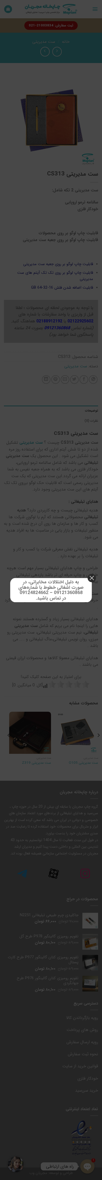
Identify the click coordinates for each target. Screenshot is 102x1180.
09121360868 (68, 592)
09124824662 (34, 592)
